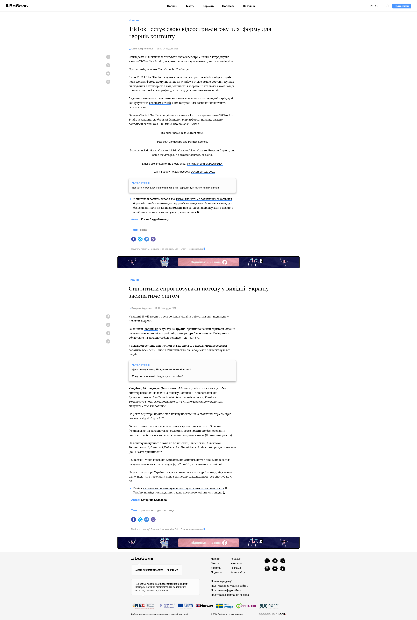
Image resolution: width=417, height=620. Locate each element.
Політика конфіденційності (227, 590)
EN (371, 6)
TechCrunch (166, 69)
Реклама (235, 567)
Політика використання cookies (230, 594)
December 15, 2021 (203, 171)
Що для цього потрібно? (157, 376)
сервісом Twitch (160, 102)
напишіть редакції (179, 614)
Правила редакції (221, 581)
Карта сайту (237, 572)
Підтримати (402, 6)
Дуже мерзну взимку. (161, 369)
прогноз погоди (150, 510)
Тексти (190, 6)
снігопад (168, 510)
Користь (208, 6)
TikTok (144, 229)
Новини (172, 6)
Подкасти (228, 6)
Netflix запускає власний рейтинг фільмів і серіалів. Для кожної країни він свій (175, 187)
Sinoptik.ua (151, 329)
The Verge (182, 69)
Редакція (235, 558)
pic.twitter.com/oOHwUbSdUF (205, 163)
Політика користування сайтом (229, 585)
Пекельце (249, 6)
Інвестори (236, 563)
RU (376, 6)
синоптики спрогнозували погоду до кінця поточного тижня (183, 488)
